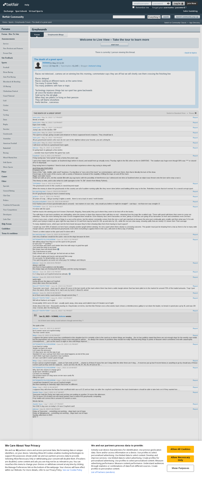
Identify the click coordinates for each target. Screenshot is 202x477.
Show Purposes (180, 468)
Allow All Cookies (180, 449)
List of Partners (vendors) (103, 472)
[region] (101, 459)
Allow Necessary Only (180, 459)
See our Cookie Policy (72, 470)
